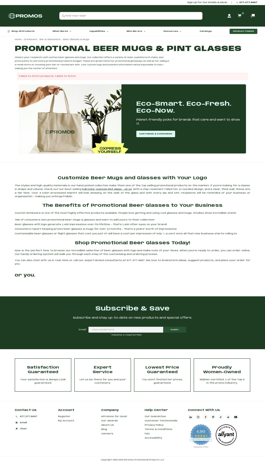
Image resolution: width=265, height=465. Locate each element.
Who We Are (134, 31)
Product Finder (243, 31)
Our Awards (109, 421)
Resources (170, 31)
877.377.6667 (248, 3)
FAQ (147, 434)
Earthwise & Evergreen (155, 134)
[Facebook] (205, 417)
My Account (66, 421)
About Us (107, 425)
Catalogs (206, 31)
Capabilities (97, 31)
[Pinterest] (213, 417)
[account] (229, 15)
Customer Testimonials (161, 421)
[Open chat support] (253, 15)
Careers (107, 434)
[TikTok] (220, 417)
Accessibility (153, 438)
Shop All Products (23, 31)
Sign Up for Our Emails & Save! (207, 3)
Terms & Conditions (158, 429)
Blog (104, 429)
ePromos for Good (114, 416)
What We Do (60, 31)
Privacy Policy (154, 425)
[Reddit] (228, 417)
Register (64, 416)
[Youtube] (235, 417)
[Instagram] (198, 417)
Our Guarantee (155, 416)
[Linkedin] (190, 417)
